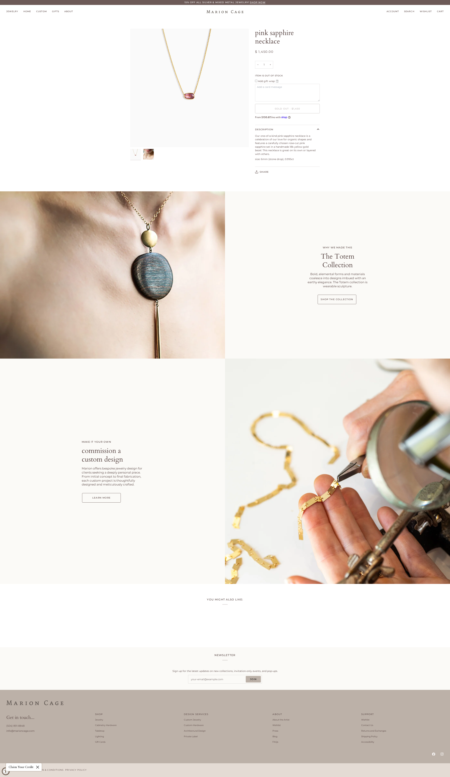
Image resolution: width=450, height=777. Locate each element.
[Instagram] (442, 754)
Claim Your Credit (21, 767)
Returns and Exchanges (373, 730)
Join (253, 679)
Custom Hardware (194, 725)
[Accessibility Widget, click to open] (6, 771)
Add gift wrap (266, 81)
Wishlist (276, 725)
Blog (274, 736)
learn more (101, 497)
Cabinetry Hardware (106, 725)
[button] (13, 11)
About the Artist (281, 719)
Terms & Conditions (49, 770)
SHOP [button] (99, 714)
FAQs (275, 742)
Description (264, 129)
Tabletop (99, 730)
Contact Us (367, 725)
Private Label (191, 736)
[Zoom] (137, 140)
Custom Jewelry (192, 719)
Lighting (99, 736)
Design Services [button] (196, 714)
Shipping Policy (369, 736)
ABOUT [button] (277, 714)
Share (264, 171)
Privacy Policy (76, 770)
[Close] (37, 767)
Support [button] (367, 714)
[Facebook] (433, 754)
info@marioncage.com (20, 730)
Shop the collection (337, 299)
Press (275, 730)
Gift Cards (100, 742)
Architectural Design (195, 730)
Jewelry (99, 719)
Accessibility (367, 742)
